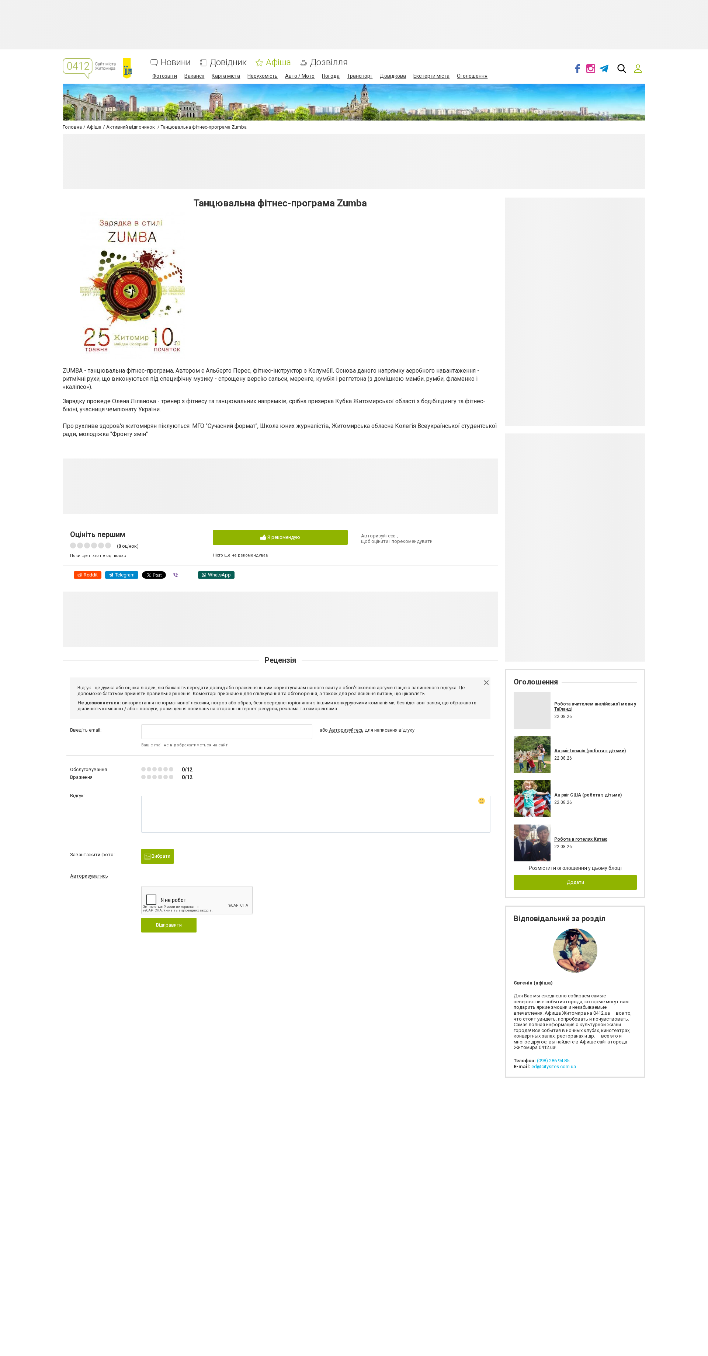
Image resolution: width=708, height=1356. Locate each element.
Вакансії (194, 76)
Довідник (228, 62)
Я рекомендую (283, 537)
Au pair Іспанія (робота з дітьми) (590, 750)
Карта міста (226, 76)
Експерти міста (431, 76)
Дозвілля (329, 62)
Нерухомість (262, 76)
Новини (176, 62)
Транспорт (359, 76)
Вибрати (160, 856)
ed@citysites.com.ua (553, 1066)
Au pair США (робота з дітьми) (588, 795)
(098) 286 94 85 (553, 1060)
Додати (575, 882)
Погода (331, 76)
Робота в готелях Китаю (580, 839)
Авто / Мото (300, 76)
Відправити (169, 925)
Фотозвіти (164, 76)
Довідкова (393, 76)
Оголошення (472, 76)
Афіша (278, 62)
